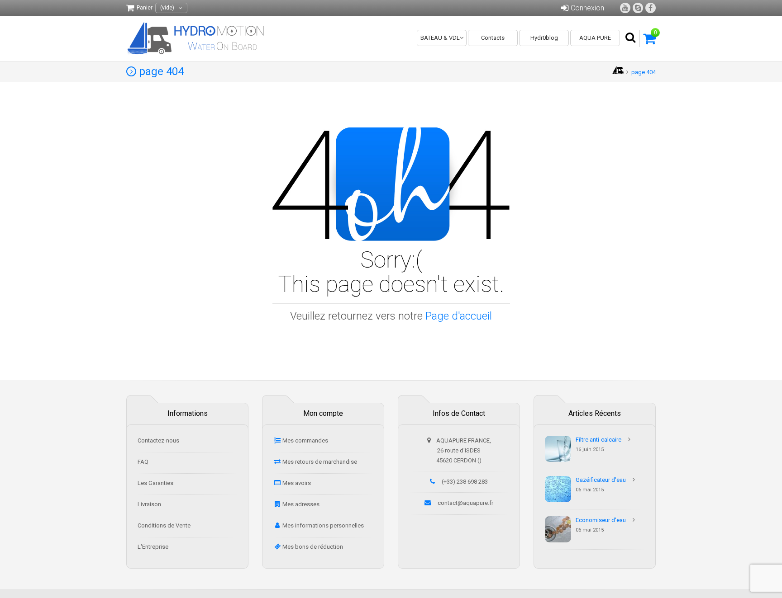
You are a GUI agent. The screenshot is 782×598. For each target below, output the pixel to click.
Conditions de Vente (164, 525)
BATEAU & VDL (440, 37)
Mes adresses (300, 504)
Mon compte (323, 413)
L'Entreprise (153, 546)
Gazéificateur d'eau (601, 479)
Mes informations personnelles (323, 525)
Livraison (149, 504)
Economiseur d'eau (601, 520)
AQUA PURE (595, 37)
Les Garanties (155, 483)
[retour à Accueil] (618, 72)
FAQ (143, 461)
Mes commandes (305, 440)
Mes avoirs (296, 483)
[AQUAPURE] (197, 38)
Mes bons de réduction (312, 546)
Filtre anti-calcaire (598, 439)
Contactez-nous (158, 440)
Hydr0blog (544, 37)
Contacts (493, 37)
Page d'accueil (458, 316)
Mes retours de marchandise (319, 461)
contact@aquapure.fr (465, 502)
